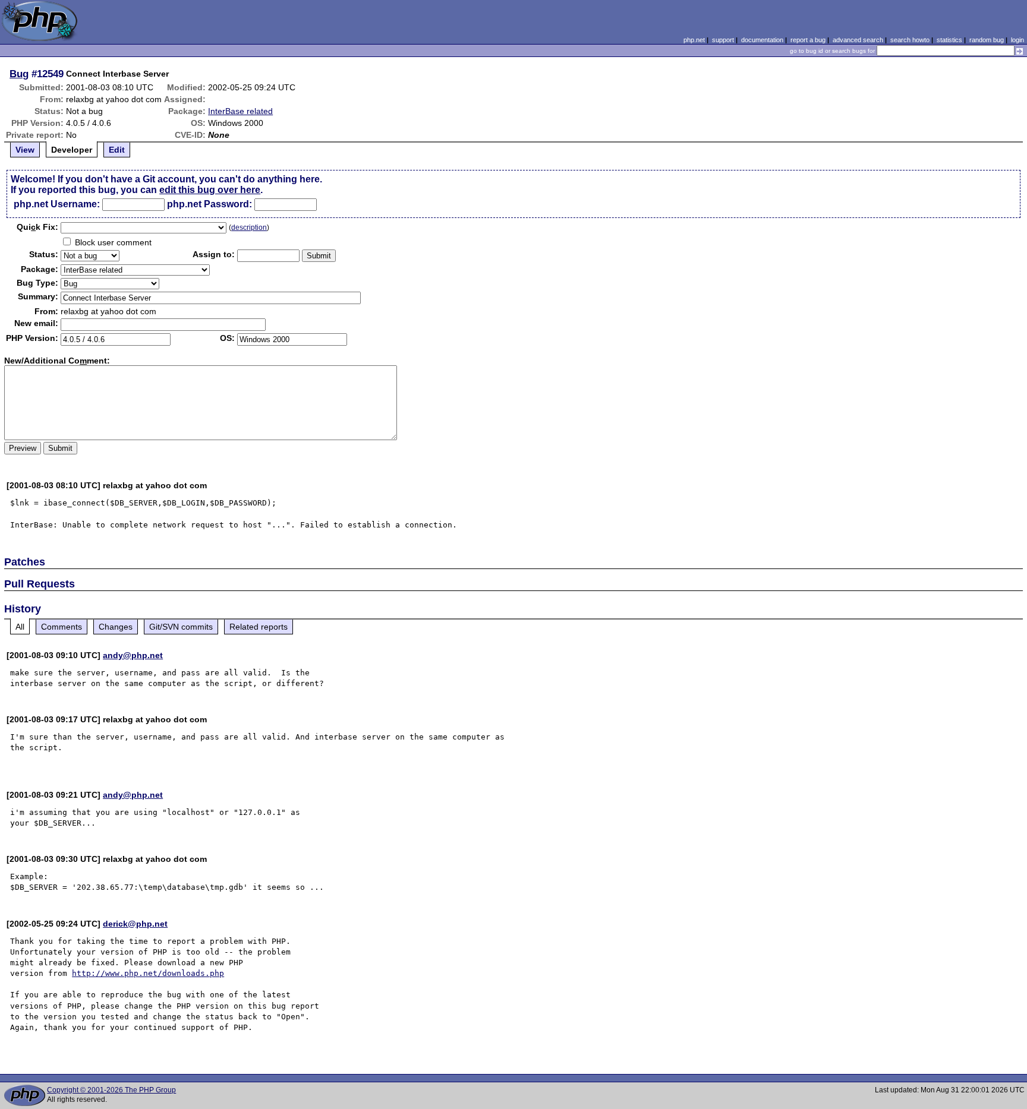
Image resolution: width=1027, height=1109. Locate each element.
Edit (117, 149)
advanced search (858, 39)
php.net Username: (57, 204)
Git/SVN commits (181, 626)
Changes (116, 626)
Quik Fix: (37, 227)
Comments (61, 626)
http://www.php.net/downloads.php (148, 973)
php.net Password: (209, 204)
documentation (762, 39)
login (1017, 39)
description (249, 227)
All (19, 626)
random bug (986, 39)
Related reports (258, 626)
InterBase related (240, 111)
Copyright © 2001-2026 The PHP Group (111, 1090)
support (723, 39)
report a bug (808, 39)
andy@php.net (133, 655)
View (24, 149)
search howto (910, 39)
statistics (949, 39)
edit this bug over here (209, 190)
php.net (694, 39)
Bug (19, 74)
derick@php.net (135, 923)
